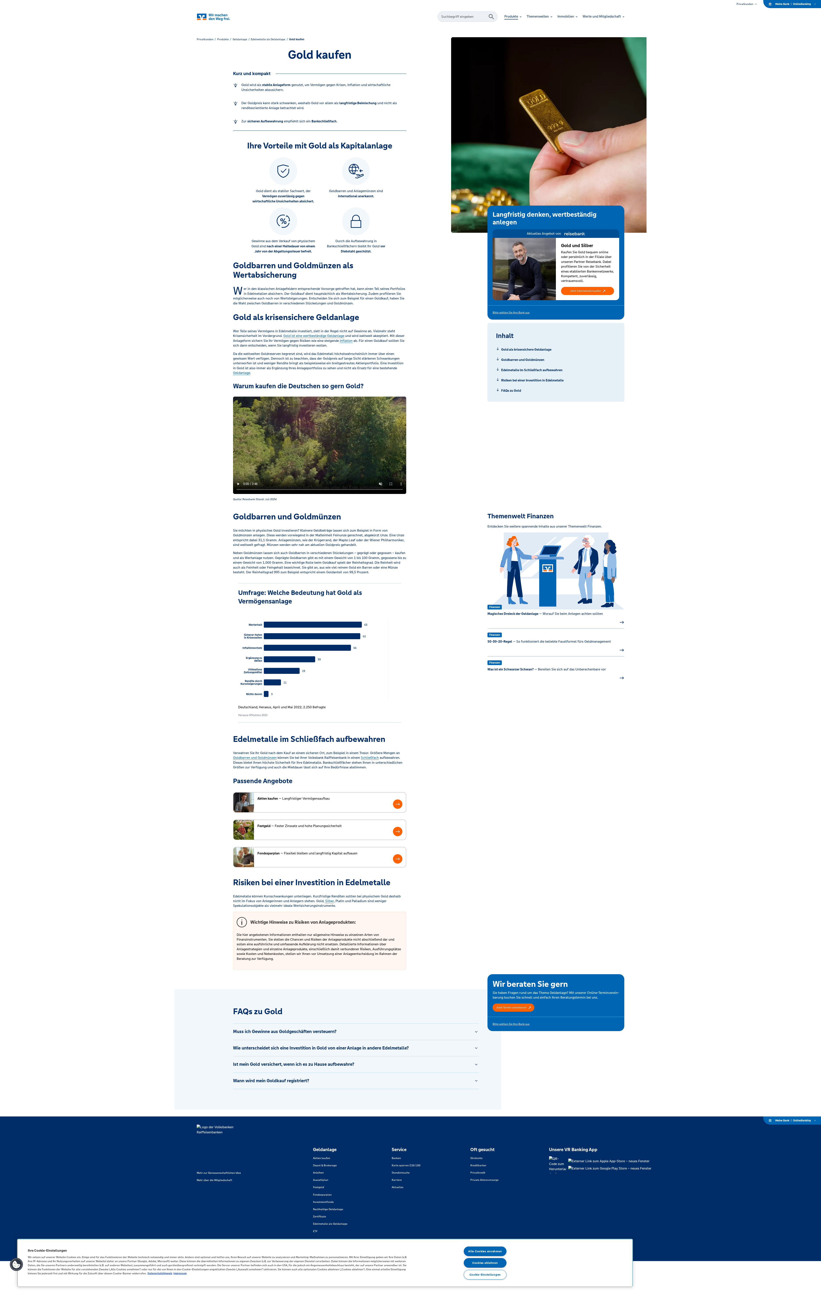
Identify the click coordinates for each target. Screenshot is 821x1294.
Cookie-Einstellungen (485, 1274)
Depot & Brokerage (325, 1165)
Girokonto (476, 1158)
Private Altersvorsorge (484, 1180)
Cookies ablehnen (485, 1263)
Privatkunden (745, 4)
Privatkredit (477, 1172)
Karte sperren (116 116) (406, 1165)
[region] (325, 1263)
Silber (329, 901)
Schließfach (370, 758)
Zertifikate (319, 1216)
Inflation (346, 341)
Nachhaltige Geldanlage (328, 1209)
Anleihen (318, 1172)
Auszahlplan (320, 1180)
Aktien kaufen (321, 1158)
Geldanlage (241, 373)
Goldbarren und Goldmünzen (255, 758)
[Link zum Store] (609, 1161)
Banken (396, 1158)
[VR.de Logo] (219, 17)
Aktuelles (397, 1187)
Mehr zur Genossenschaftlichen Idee (219, 1173)
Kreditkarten (478, 1165)
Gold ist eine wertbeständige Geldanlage (313, 336)
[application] (319, 656)
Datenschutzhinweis (160, 1273)
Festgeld (318, 1187)
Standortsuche (401, 1172)
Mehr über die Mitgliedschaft (214, 1180)
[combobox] (463, 16)
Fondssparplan (322, 1194)
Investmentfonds (323, 1202)
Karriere (397, 1180)
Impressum (180, 1273)
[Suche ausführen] (491, 16)
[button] (587, 291)
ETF (315, 1231)
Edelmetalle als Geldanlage (330, 1224)
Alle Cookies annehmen (485, 1251)
